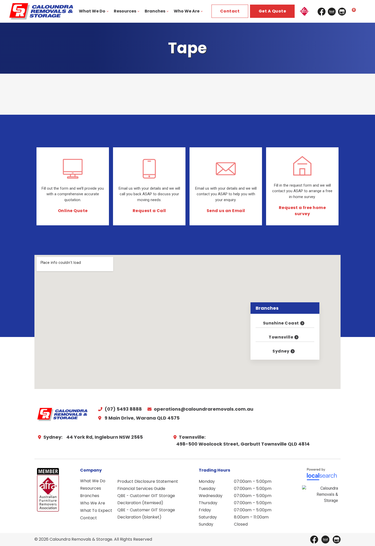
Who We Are (186, 11)
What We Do (92, 11)
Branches (155, 11)
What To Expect (96, 510)
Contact (88, 518)
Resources (125, 11)
